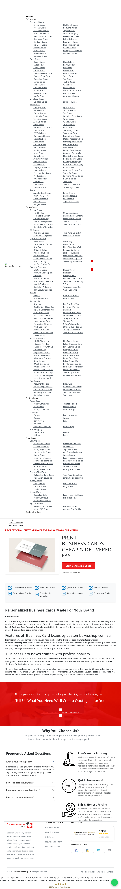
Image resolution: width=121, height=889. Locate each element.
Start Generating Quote (78, 565)
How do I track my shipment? (20, 797)
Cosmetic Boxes (52, 827)
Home (11, 520)
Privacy (91, 871)
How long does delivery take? (20, 782)
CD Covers (49, 837)
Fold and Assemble (53, 846)
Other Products (16, 522)
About (83, 871)
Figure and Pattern (53, 841)
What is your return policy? (19, 761)
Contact (109, 871)
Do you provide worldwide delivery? (23, 790)
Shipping (101, 871)
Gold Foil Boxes (52, 832)
